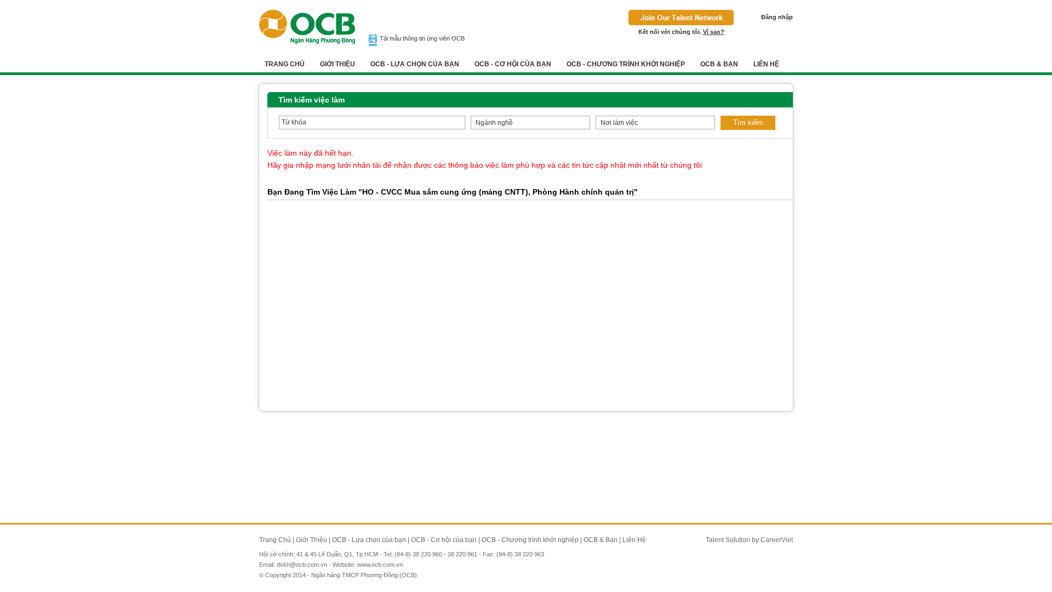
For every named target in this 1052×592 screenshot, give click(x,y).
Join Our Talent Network (681, 17)
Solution (738, 540)
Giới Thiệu (337, 64)
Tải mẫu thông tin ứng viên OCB (422, 38)
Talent (715, 540)
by (756, 540)
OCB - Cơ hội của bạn (512, 64)
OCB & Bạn (719, 64)
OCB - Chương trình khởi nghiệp (626, 64)
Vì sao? (713, 32)
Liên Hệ (766, 64)
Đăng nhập (777, 17)
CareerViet (777, 540)
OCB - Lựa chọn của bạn (414, 64)
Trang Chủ (285, 64)
